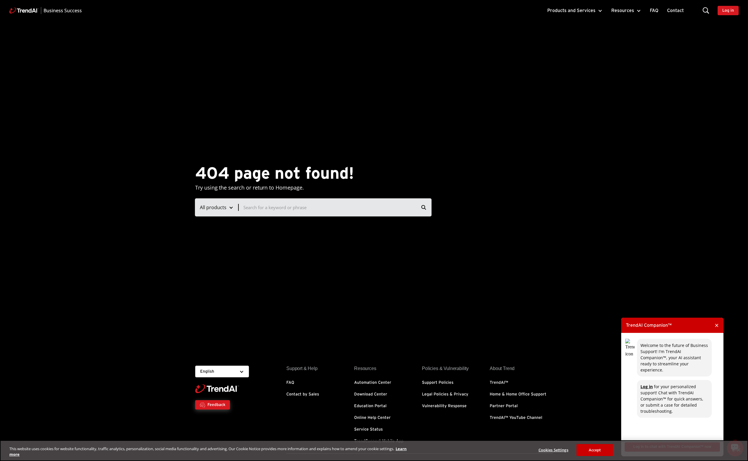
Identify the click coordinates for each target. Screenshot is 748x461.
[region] (374, 450)
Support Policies (437, 383)
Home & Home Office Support (518, 394)
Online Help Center (372, 418)
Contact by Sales (302, 394)
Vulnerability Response (444, 406)
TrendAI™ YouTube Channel (516, 418)
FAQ (654, 10)
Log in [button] (728, 10)
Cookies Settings (553, 450)
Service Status (368, 429)
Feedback (216, 405)
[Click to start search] (423, 207)
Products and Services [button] (571, 10)
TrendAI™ (499, 383)
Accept (595, 450)
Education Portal (370, 406)
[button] (705, 10)
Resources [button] (622, 10)
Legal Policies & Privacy (445, 394)
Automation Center (372, 383)
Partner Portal (504, 406)
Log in (646, 386)
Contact (675, 10)
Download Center (370, 394)
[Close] (738, 449)
